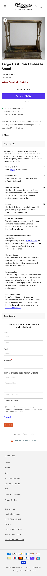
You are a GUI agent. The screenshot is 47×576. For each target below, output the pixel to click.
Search (7, 467)
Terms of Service (29, 434)
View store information (13, 115)
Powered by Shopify (23, 567)
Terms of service (30, 571)
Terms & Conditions (13, 495)
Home (7, 462)
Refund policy (36, 567)
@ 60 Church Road (13, 519)
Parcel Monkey (31, 241)
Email (10, 349)
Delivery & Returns (12, 484)
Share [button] (6, 135)
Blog (6, 473)
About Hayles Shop (12, 478)
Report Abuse (17, 434)
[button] (4, 6)
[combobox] (23, 400)
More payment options (23, 102)
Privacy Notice (11, 500)
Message (11, 360)
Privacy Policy (9, 417)
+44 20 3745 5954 (13, 308)
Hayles (12, 170)
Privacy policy (18, 571)
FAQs (7, 489)
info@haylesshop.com (14, 539)
